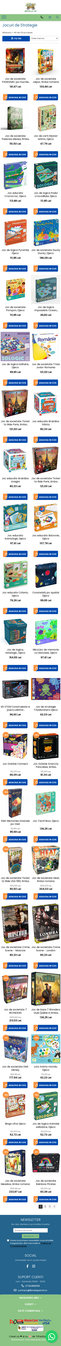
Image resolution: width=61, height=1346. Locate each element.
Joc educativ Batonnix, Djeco (46, 537)
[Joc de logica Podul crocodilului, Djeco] (45, 175)
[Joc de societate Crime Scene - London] (45, 923)
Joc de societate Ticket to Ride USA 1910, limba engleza (15, 879)
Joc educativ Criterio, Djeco (15, 594)
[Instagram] (33, 1266)
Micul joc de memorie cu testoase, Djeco (46, 651)
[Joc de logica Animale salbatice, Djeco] (45, 1106)
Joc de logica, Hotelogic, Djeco (15, 651)
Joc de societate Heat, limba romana (46, 879)
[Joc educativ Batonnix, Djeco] (45, 517)
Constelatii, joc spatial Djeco (45, 594)
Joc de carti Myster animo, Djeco (46, 137)
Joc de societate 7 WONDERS (15, 1011)
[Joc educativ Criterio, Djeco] (15, 574)
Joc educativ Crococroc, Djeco (15, 194)
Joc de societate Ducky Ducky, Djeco (45, 252)
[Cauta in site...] (57, 17)
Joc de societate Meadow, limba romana (15, 1182)
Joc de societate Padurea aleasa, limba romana (15, 137)
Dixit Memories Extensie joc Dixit (15, 822)
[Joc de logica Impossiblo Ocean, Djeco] (45, 289)
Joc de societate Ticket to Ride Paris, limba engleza (15, 423)
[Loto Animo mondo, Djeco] (45, 1049)
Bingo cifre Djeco (15, 1124)
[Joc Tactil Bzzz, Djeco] (45, 803)
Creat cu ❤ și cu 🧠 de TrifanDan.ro (29, 1336)
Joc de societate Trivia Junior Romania (46, 366)
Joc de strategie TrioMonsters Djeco (46, 708)
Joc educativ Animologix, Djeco (15, 537)
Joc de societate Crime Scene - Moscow (15, 949)
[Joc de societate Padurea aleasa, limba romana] (15, 118)
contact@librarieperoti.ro (32, 1290)
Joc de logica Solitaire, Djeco (15, 366)
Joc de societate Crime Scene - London (45, 949)
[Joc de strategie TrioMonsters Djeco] (45, 689)
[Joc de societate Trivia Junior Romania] (45, 346)
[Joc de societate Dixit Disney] (15, 1049)
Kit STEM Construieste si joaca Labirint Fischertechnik (15, 708)
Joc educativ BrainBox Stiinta (45, 423)
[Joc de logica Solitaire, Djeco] (15, 346)
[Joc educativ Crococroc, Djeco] (15, 175)
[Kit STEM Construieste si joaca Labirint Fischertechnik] (15, 688)
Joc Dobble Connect (15, 764)
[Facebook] (27, 1266)
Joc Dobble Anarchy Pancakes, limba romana (45, 765)
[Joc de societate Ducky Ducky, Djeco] (45, 232)
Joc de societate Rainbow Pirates (46, 1182)
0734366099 (32, 1286)
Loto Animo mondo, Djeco (46, 1068)
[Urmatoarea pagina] (54, 1207)
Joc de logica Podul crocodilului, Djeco (46, 194)
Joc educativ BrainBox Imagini (15, 480)
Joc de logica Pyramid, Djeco (15, 252)
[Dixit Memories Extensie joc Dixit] (15, 803)
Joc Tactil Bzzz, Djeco (46, 821)
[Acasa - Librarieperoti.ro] (30, 7)
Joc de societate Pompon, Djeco (15, 309)
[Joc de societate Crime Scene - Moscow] (15, 923)
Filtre (17, 38)
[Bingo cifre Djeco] (15, 1106)
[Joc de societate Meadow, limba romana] (15, 1163)
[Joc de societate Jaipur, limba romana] (45, 61)
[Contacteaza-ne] (41, 17)
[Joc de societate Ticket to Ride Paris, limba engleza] (15, 403)
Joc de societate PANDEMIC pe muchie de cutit (15, 80)
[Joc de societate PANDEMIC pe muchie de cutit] (15, 61)
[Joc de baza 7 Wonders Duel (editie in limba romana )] (45, 989)
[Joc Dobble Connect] (15, 746)
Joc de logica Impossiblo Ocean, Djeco (45, 309)
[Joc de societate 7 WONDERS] (15, 989)
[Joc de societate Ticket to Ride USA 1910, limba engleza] (15, 860)
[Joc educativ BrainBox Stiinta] (45, 403)
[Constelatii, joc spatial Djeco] (45, 574)
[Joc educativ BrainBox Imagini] (15, 460)
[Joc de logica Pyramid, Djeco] (15, 232)
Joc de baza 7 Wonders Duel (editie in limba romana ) (45, 1011)
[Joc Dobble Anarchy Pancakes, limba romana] (45, 746)
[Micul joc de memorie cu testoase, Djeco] (45, 632)
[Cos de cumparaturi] (50, 17)
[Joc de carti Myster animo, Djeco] (45, 118)
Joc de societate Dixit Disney (15, 1068)
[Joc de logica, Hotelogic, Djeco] (15, 632)
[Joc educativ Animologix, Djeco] (15, 517)
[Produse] (4, 18)
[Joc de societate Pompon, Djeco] (15, 289)
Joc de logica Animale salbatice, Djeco (45, 1125)
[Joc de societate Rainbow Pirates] (45, 1163)
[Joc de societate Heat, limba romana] (45, 860)
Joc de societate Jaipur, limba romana (46, 80)
